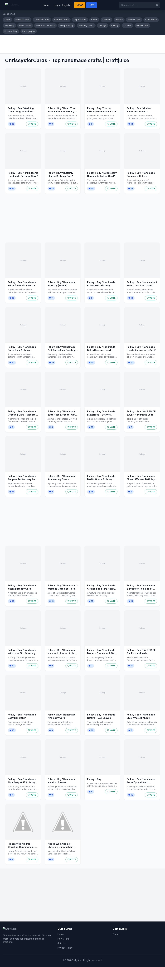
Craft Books (151, 19)
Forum (116, 934)
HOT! (91, 5)
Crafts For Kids (42, 19)
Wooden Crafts (61, 19)
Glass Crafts (25, 25)
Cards (7, 19)
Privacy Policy (65, 947)
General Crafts (22, 19)
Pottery (119, 19)
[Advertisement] (82, 44)
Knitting (114, 25)
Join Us (61, 943)
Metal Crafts (142, 25)
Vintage (102, 25)
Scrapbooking (66, 25)
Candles (106, 19)
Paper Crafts (80, 19)
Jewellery (9, 25)
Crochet (127, 25)
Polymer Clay (11, 31)
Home (46, 5)
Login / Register (62, 5)
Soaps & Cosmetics (45, 25)
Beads (94, 19)
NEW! (80, 5)
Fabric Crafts (134, 19)
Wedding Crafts (86, 25)
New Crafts (63, 938)
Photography (28, 31)
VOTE (33, 124)
